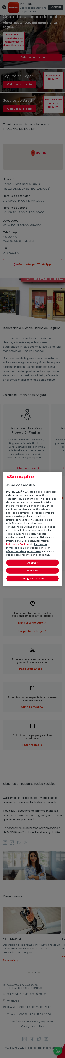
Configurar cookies (32, 578)
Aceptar (32, 562)
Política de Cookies (17, 544)
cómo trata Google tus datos (23, 551)
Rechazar (32, 570)
